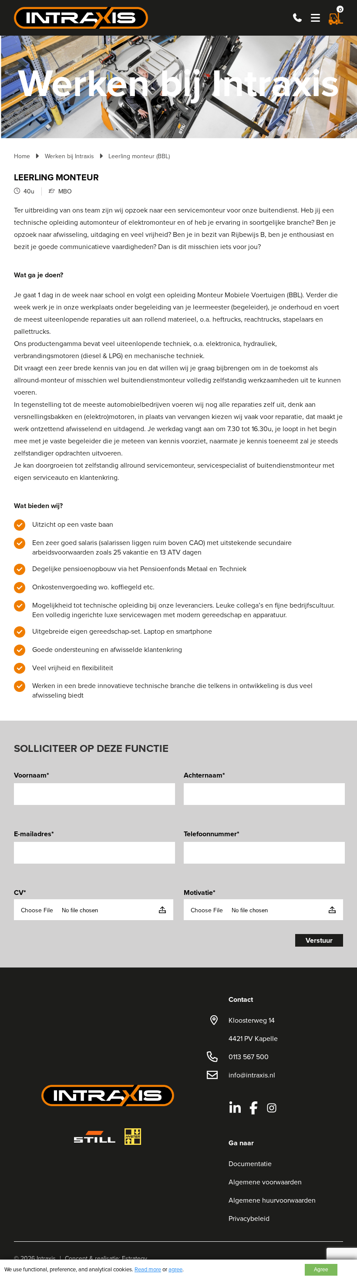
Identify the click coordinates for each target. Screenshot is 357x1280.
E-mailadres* (34, 834)
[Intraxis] (81, 17)
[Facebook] (253, 1107)
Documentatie (250, 1163)
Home (22, 156)
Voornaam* (31, 775)
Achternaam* (204, 775)
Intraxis (46, 1258)
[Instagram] (271, 1107)
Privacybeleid (249, 1218)
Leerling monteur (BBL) (139, 156)
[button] (315, 18)
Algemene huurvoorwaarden (272, 1200)
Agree (321, 1270)
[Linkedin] (235, 1107)
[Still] (94, 1137)
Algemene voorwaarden (265, 1182)
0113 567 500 (249, 1056)
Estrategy (134, 1258)
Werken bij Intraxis (69, 156)
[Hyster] (132, 1136)
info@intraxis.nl (252, 1075)
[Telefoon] (297, 18)
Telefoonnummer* (211, 834)
